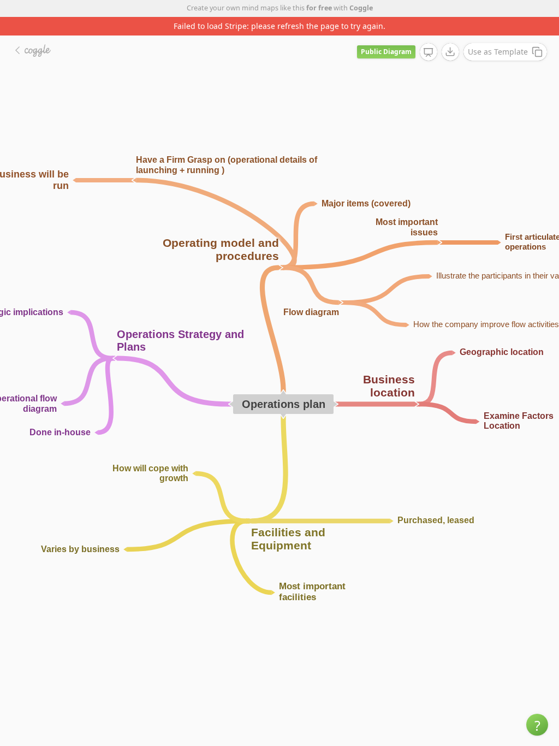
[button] (537, 725)
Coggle (361, 8)
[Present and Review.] (428, 52)
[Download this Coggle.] (450, 52)
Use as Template (498, 51)
